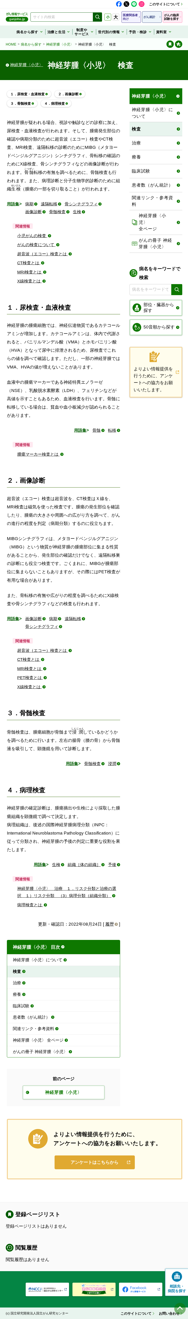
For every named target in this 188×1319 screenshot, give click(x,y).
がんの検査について (36, 244)
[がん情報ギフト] (94, 1289)
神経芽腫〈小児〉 (60, 44)
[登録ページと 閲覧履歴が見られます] (170, 44)
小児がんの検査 (32, 235)
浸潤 (112, 763)
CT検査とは (28, 263)
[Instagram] (141, 4)
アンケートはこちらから (95, 1162)
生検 (77, 212)
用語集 (13, 204)
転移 (112, 430)
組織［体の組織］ (84, 864)
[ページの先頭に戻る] (180, 1308)
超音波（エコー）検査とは (42, 254)
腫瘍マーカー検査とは (38, 454)
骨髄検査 (57, 212)
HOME (11, 44)
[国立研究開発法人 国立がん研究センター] (47, 1289)
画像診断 (33, 212)
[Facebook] (119, 4)
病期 (29, 204)
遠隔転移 (49, 204)
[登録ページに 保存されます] (178, 44)
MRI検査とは (29, 272)
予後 (112, 864)
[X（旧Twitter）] (126, 4)
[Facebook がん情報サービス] (140, 1289)
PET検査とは (30, 677)
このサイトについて (164, 4)
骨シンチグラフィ (81, 204)
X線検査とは (29, 281)
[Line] (134, 4)
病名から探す (31, 44)
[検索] (97, 17)
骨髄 (96, 430)
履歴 (109, 924)
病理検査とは (30, 905)
